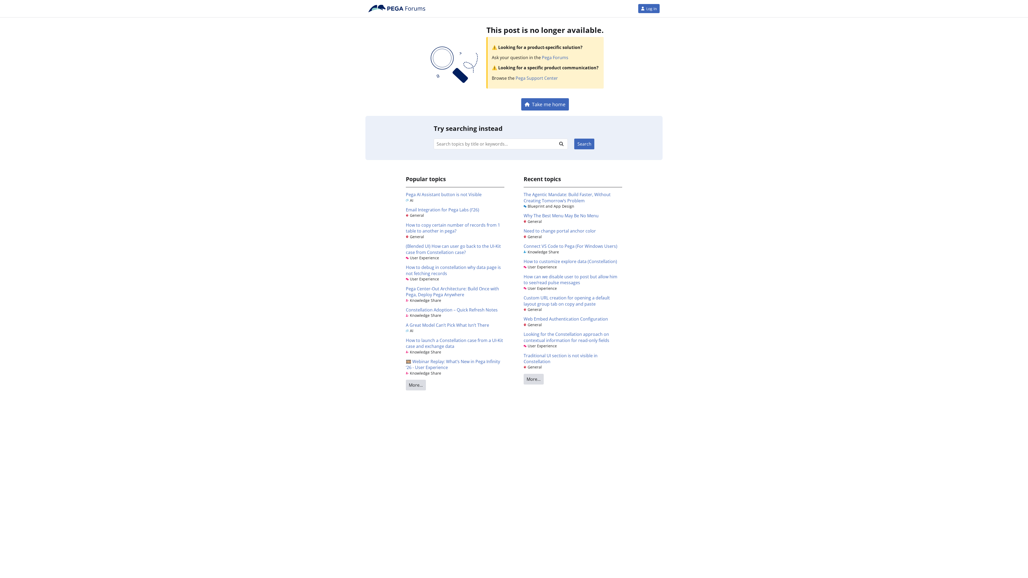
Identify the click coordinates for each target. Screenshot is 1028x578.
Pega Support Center (537, 78)
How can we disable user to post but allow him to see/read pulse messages (570, 280)
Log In (651, 8)
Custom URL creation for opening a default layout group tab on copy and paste (567, 301)
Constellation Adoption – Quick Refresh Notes (452, 310)
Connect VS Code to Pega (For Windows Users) (570, 246)
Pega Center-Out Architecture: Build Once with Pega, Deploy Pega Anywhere (452, 292)
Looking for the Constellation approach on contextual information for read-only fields (566, 337)
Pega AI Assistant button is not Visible (444, 194)
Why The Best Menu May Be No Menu (561, 216)
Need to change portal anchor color (560, 231)
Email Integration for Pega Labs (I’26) (442, 210)
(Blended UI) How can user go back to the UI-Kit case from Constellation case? (453, 249)
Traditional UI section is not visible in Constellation (561, 358)
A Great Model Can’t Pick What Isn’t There (447, 325)
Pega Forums (555, 57)
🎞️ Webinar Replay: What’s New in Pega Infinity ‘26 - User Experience (453, 364)
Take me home (548, 104)
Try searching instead (468, 128)
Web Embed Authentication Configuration (566, 319)
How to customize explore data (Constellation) (570, 261)
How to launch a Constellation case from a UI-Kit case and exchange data (454, 343)
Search (584, 144)
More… (416, 385)
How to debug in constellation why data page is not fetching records (453, 270)
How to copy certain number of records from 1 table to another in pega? (453, 228)
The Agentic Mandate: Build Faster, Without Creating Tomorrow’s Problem (567, 197)
